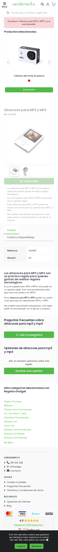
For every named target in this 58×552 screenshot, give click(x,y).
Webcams (8, 405)
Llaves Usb (9, 425)
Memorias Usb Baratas (14, 434)
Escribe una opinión (29, 371)
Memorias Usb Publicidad (15, 438)
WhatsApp (15, 466)
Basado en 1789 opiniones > (29, 524)
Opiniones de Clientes (18, 501)
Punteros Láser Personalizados (18, 409)
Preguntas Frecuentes (19, 486)
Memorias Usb (10, 421)
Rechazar (36, 546)
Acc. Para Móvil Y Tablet (15, 413)
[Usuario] (48, 4)
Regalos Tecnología (13, 401)
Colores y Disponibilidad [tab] (20, 237)
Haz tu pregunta (31, 335)
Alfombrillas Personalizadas (16, 417)
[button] (8, 12)
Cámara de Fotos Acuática (29, 75)
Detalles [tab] (11, 230)
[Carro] (54, 4)
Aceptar (21, 546)
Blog (9, 505)
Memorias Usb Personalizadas (17, 430)
